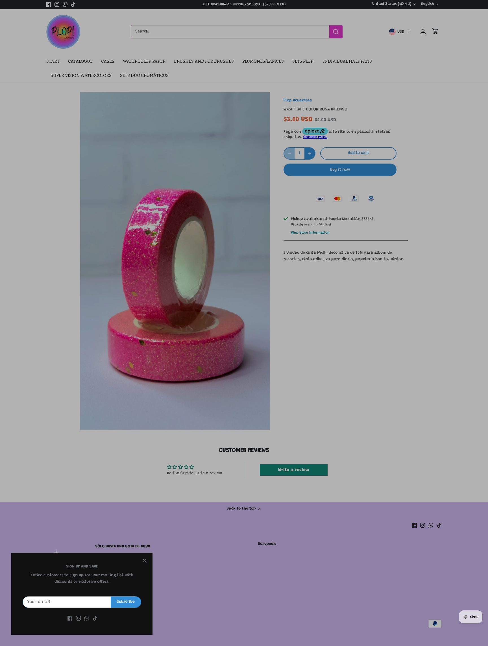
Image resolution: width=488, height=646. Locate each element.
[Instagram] (78, 618)
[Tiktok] (95, 618)
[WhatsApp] (86, 618)
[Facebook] (69, 618)
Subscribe (126, 602)
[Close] (144, 560)
